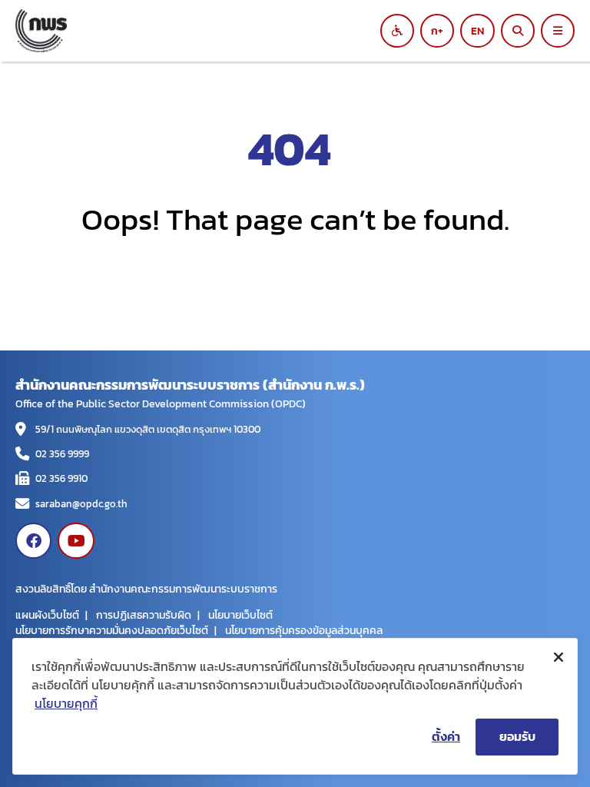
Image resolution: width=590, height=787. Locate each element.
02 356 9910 (61, 478)
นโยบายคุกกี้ (66, 703)
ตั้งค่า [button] (446, 736)
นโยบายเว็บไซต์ (240, 614)
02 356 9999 (62, 454)
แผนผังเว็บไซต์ (47, 614)
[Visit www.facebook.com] (33, 541)
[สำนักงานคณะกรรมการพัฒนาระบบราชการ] (210, 30)
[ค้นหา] (518, 31)
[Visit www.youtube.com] (76, 541)
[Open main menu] (558, 31)
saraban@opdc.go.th (81, 503)
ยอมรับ (517, 736)
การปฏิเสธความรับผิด (143, 614)
